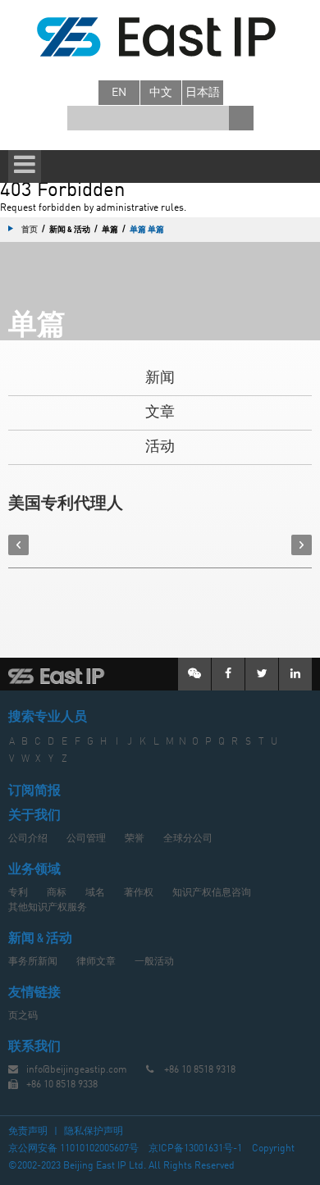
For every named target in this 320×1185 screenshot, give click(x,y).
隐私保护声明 (93, 1132)
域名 (95, 893)
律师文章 (96, 962)
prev (18, 545)
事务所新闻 (32, 962)
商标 (56, 893)
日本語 (202, 92)
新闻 (160, 378)
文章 (160, 412)
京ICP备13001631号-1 (195, 1149)
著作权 (138, 893)
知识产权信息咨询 (211, 893)
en (119, 92)
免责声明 (28, 1132)
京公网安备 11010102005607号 (73, 1149)
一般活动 (154, 962)
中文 (160, 92)
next (301, 545)
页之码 (23, 1016)
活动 (160, 447)
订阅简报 (34, 791)
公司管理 (86, 839)
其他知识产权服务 (47, 908)
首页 (29, 229)
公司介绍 (28, 839)
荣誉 (134, 839)
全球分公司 (188, 839)
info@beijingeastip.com (76, 1070)
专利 (18, 893)
